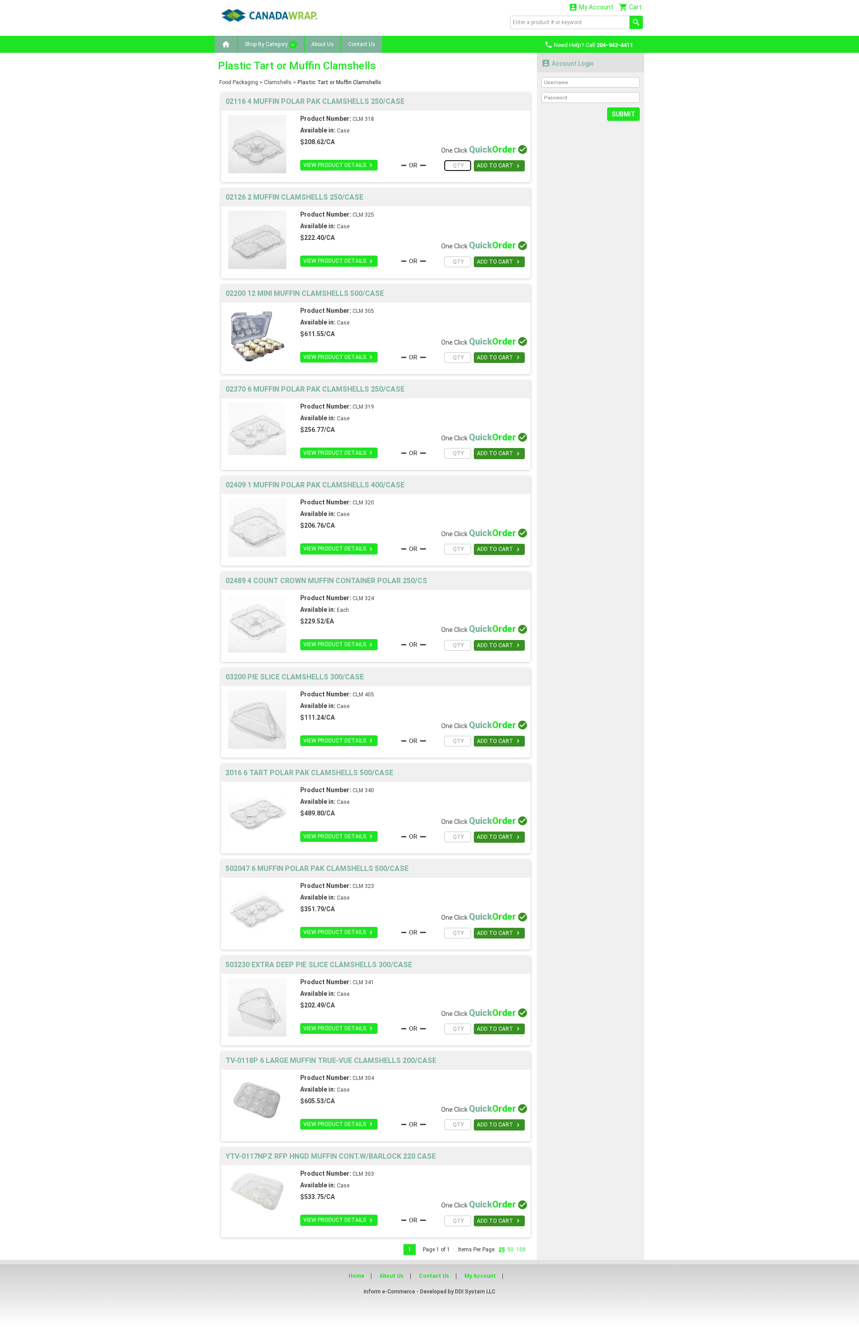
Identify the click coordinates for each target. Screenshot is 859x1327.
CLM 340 (363, 790)
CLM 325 (363, 215)
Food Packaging (238, 82)
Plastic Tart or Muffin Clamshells (339, 82)
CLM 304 (363, 1078)
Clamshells (278, 82)
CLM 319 (363, 407)
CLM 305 (363, 311)
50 (510, 1249)
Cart (630, 7)
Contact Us (361, 44)
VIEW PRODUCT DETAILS (338, 165)
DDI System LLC (475, 1292)
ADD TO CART (499, 166)
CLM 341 (363, 982)
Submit (623, 114)
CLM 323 (363, 886)
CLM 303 (363, 1174)
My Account (591, 7)
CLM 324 (363, 598)
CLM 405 (363, 694)
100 (521, 1249)
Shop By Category (267, 44)
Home (356, 1276)
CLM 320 (363, 502)
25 (501, 1249)
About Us (322, 44)
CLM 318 (363, 119)
